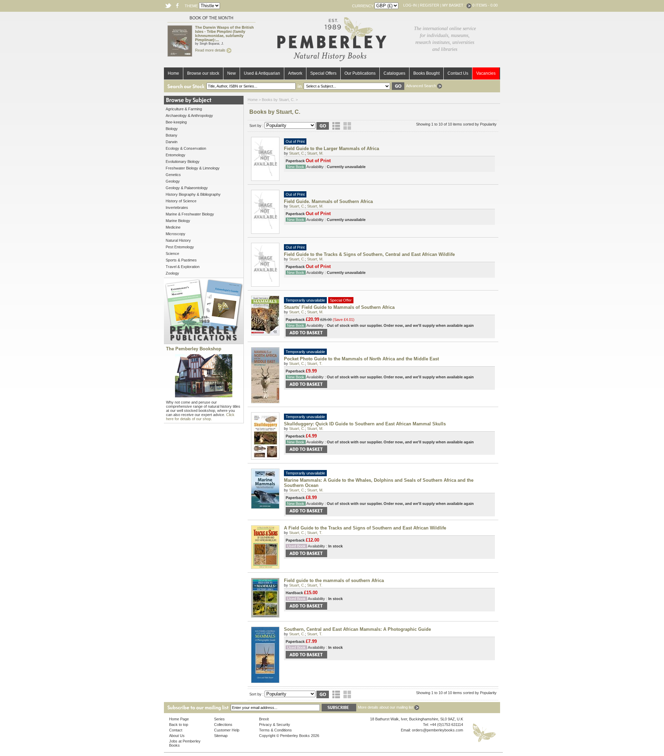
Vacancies (486, 73)
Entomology (175, 155)
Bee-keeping (176, 122)
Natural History (178, 240)
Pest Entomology (180, 247)
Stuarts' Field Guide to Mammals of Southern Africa (339, 307)
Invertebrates (177, 207)
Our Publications (360, 73)
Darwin (171, 142)
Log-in (410, 5)
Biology (172, 129)
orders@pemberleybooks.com (437, 730)
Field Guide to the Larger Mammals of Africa (331, 148)
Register (429, 5)
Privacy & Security (274, 724)
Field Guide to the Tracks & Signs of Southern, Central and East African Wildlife (369, 254)
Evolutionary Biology (183, 161)
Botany (171, 135)
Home (173, 73)
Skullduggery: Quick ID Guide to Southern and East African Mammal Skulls (365, 423)
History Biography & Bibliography (193, 194)
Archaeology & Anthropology (189, 115)
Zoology (172, 273)
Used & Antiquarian (262, 73)
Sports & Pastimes (181, 260)
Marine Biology (178, 221)
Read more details (211, 50)
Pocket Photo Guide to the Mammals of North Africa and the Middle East (361, 358)
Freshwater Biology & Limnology (193, 168)
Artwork (295, 73)
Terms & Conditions (275, 730)
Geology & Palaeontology (187, 188)
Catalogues (394, 73)
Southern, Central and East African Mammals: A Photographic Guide (357, 629)
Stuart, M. (315, 153)
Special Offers (323, 73)
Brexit (264, 719)
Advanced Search (421, 86)
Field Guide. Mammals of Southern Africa (328, 201)
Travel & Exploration (183, 267)
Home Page (179, 719)
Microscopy (175, 234)
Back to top (178, 724)
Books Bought (426, 73)
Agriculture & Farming (184, 109)
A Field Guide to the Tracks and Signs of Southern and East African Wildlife (365, 528)
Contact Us (458, 73)
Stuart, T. (314, 363)
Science (172, 253)
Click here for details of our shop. (200, 417)
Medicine (173, 227)
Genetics (173, 175)
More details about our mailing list (386, 707)
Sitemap (221, 736)
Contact (175, 730)
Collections (223, 724)
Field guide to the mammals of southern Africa (334, 580)
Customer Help (226, 730)
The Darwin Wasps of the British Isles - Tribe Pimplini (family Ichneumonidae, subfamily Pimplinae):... (224, 33)
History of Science (181, 201)
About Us (177, 736)
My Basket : (454, 5)
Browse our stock (203, 73)
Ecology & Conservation (186, 148)
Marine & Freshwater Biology (190, 214)
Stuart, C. (297, 153)
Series (219, 719)
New (231, 73)
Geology (173, 181)
